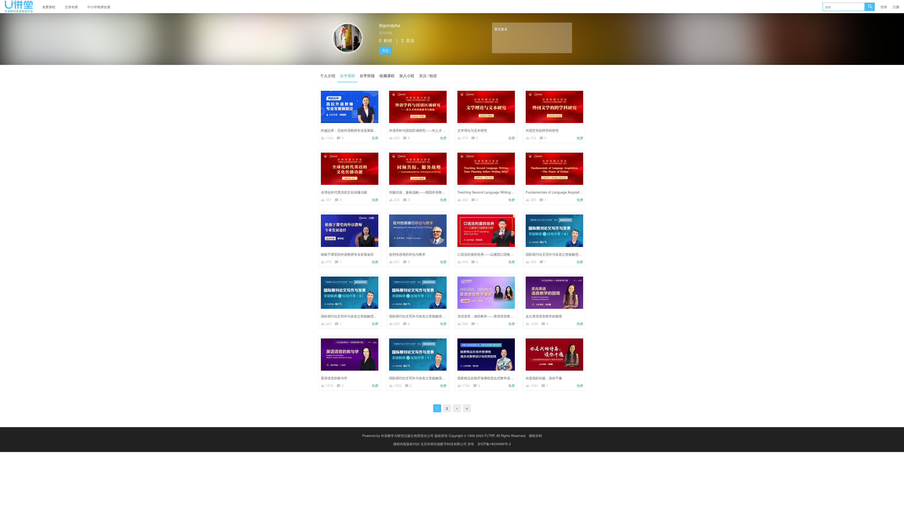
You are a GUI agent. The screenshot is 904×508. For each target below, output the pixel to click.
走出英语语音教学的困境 (544, 316)
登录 (883, 6)
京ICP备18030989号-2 (494, 443)
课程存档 (535, 435)
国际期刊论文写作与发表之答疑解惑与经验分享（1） (428, 378)
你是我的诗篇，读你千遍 (544, 378)
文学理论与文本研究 (472, 130)
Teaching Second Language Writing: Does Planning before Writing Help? (511, 192)
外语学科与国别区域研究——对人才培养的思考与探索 (428, 130)
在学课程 (347, 75)
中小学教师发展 (98, 6)
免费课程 (48, 6)
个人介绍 (327, 75)
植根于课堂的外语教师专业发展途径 (347, 254)
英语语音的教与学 (334, 378)
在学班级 (367, 75)
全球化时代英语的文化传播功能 (344, 192)
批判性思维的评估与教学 (407, 254)
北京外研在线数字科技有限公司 (444, 443)
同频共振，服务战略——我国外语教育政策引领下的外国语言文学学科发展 (443, 192)
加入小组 (406, 75)
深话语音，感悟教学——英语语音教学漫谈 (488, 316)
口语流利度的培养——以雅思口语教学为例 (488, 254)
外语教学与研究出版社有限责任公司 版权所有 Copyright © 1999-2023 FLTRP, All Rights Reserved (453, 435)
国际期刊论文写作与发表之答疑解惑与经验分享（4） (564, 254)
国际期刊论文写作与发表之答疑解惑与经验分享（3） (360, 316)
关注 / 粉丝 (428, 75)
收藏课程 (387, 75)
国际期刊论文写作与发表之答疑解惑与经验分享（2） (428, 316)
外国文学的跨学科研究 (542, 130)
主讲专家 (71, 6)
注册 (896, 6)
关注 (385, 50)
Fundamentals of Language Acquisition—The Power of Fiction (572, 192)
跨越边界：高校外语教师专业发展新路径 (350, 130)
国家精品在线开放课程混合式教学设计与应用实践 (493, 378)
